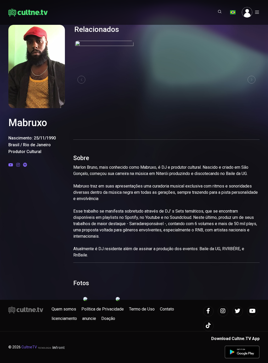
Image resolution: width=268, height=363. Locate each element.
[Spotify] (25, 164)
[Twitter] (237, 311)
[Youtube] (10, 164)
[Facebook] (208, 311)
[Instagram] (18, 164)
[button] (220, 12)
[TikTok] (208, 326)
